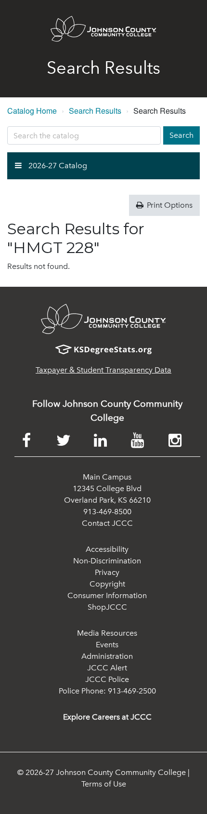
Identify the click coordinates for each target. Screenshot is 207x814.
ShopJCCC (107, 607)
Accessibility (107, 549)
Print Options (169, 205)
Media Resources (107, 633)
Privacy (107, 572)
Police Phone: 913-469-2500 (107, 690)
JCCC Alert (107, 667)
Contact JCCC (107, 523)
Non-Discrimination (107, 560)
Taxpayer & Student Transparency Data (103, 369)
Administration (107, 656)
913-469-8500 (107, 511)
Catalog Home (32, 110)
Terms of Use (103, 783)
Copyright (107, 583)
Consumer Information (107, 595)
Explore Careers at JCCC (107, 716)
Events (107, 644)
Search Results (95, 110)
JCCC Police (107, 679)
